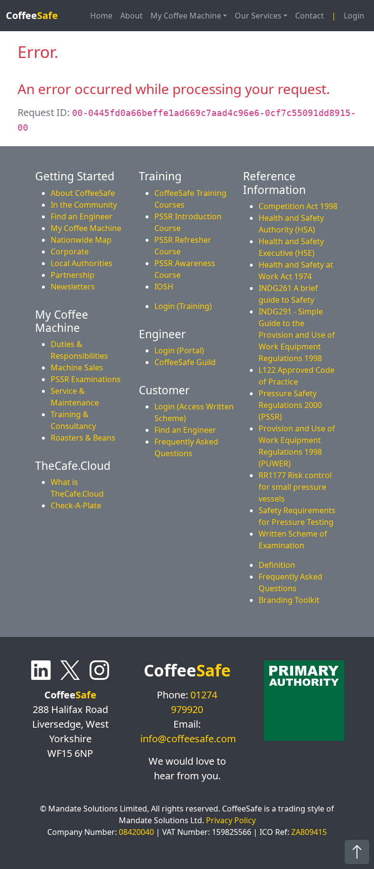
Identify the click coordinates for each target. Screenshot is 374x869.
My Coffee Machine (86, 228)
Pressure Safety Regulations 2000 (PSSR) (290, 405)
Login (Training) (183, 306)
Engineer (162, 334)
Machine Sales (77, 367)
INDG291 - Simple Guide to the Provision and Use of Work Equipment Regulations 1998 (297, 335)
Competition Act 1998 (298, 206)
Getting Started (74, 176)
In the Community (84, 204)
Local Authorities (81, 263)
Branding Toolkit (289, 600)
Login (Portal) (179, 350)
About (131, 15)
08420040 (136, 832)
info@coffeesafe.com (188, 738)
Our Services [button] (258, 15)
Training (160, 176)
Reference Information (274, 183)
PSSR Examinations (86, 379)
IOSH (163, 286)
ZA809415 (309, 832)
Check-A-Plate (76, 505)
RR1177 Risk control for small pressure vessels (295, 487)
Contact (309, 15)
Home (101, 15)
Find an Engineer (81, 216)
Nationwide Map (81, 239)
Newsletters (73, 286)
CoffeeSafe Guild (185, 362)
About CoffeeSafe (83, 193)
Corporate (70, 251)
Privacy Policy (231, 820)
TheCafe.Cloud (73, 465)
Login (354, 15)
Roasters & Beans (83, 437)
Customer (164, 390)
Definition (277, 565)
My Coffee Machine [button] (185, 15)
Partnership (72, 275)
